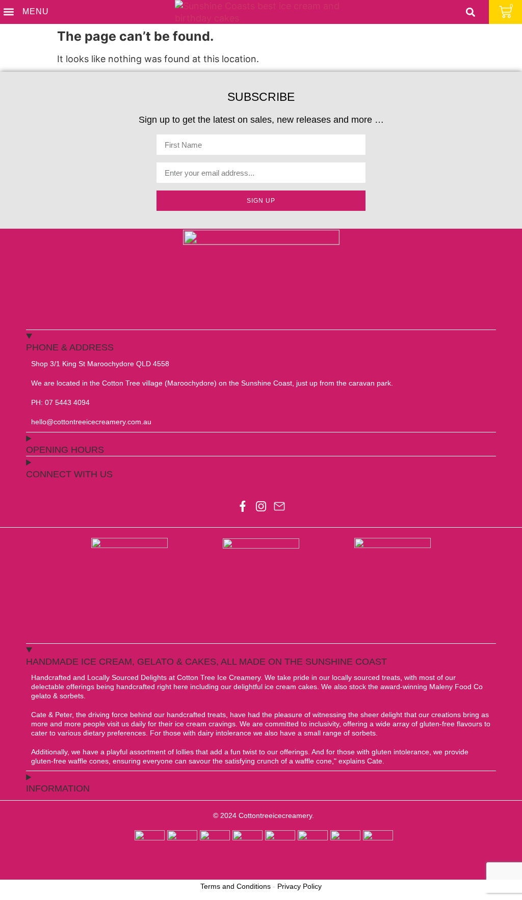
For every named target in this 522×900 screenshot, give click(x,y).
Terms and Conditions (235, 886)
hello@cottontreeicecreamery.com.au (91, 422)
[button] (8, 12)
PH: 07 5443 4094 (60, 402)
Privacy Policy (299, 886)
